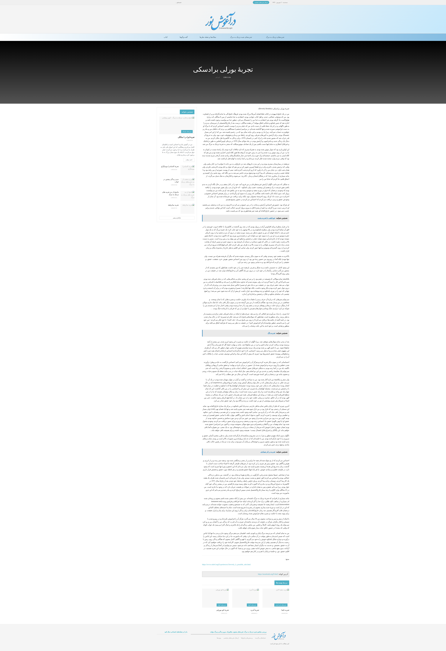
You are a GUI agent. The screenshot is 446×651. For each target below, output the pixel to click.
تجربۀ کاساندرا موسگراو (170, 166)
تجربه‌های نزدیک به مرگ (275, 37)
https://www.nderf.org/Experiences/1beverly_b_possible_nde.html (226, 564)
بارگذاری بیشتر (177, 218)
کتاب (166, 37)
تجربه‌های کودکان (187, 131)
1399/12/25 (224, 613)
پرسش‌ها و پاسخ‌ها (247, 638)
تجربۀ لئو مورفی (222, 610)
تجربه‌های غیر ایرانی (280, 605)
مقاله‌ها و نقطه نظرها (208, 37)
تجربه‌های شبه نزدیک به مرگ (241, 37)
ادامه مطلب (189, 159)
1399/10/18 (174, 185)
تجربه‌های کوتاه (252, 605)
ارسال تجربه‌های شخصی (261, 2)
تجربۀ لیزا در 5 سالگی (186, 137)
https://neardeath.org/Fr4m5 (268, 574)
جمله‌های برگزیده (260, 638)
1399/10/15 (174, 197)
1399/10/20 (174, 169)
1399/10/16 (190, 140)
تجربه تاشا (285, 610)
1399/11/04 (227, 77)
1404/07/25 (174, 208)
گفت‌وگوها (184, 37)
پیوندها (219, 638)
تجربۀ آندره (255, 610)
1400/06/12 (254, 613)
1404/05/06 (284, 613)
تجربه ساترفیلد (173, 205)
